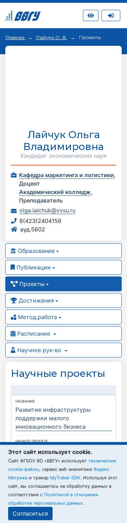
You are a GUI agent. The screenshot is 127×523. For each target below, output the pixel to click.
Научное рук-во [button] (39, 350)
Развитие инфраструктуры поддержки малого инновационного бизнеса (53, 418)
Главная (15, 37)
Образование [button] (35, 250)
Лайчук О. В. (51, 37)
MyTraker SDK (65, 477)
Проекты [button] (31, 283)
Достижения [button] (35, 300)
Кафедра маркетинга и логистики (66, 175)
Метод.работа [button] (36, 316)
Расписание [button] (34, 333)
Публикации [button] (33, 267)
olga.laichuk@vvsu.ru (47, 210)
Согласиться (30, 513)
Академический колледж (55, 191)
